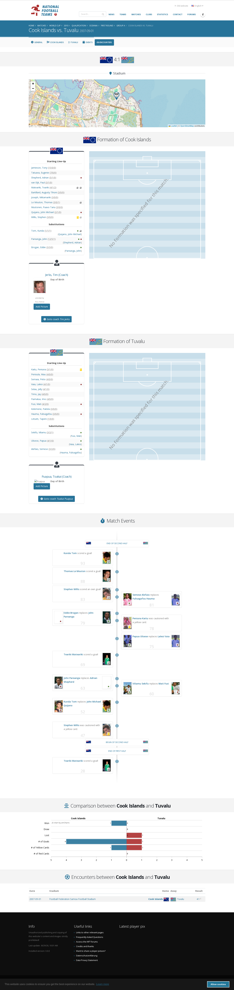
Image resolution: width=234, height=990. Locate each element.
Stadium (54, 890)
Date (32, 890)
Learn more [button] (102, 984)
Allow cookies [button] (218, 984)
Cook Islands (57, 42)
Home (165, 890)
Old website (182, 5)
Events (89, 42)
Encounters (105, 42)
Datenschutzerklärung (86, 955)
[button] (116, 95)
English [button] (198, 5)
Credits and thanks (85, 946)
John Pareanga (72, 678)
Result (199, 890)
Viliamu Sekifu (141, 683)
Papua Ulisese (140, 636)
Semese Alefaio (141, 594)
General (38, 42)
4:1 (198, 899)
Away (173, 890)
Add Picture (42, 306)
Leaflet (173, 125)
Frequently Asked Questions (89, 937)
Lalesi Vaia (164, 636)
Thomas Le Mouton (74, 571)
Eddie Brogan (71, 612)
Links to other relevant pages (90, 932)
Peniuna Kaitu (140, 618)
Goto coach (58, 319)
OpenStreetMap (187, 125)
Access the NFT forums (87, 941)
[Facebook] (202, 14)
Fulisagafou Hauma (144, 598)
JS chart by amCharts (60, 822)
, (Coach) (56, 275)
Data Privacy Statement (87, 960)
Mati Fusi (164, 683)
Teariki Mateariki (73, 654)
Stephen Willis (71, 589)
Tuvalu (74, 42)
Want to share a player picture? (91, 951)
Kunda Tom (70, 553)
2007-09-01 (35, 899)
